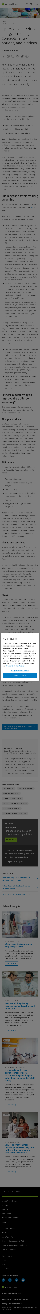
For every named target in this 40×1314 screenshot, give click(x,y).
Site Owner (6, 1269)
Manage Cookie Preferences (20, 671)
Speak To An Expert (15, 862)
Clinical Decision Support (12, 798)
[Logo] (11, 4)
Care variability (8, 788)
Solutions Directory (8, 1229)
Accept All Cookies (20, 676)
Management (6, 1214)
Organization (6, 1209)
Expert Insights (12, 1191)
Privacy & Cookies (21, 1299)
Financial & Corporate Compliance (14, 1245)
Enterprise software (25, 788)
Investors (5, 1264)
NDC (32, 207)
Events (4, 1222)
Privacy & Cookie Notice (15, 666)
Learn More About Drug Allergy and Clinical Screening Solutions (19, 727)
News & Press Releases (10, 1218)
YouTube (23, 1280)
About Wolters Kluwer (9, 1201)
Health (4, 1233)
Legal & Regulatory (8, 1249)
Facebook (3, 1280)
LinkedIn (16, 1280)
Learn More (10, 840)
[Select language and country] (32, 4)
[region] (20, 657)
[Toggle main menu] (36, 4)
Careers (4, 1260)
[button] (3, 56)
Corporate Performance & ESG (13, 1241)
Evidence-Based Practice (11, 808)
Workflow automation (11, 793)
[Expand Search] (27, 4)
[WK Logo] (9, 1287)
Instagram (10, 1280)
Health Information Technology (15, 813)
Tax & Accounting (8, 1237)
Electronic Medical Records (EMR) (15, 803)
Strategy (5, 1205)
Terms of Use (6, 1299)
